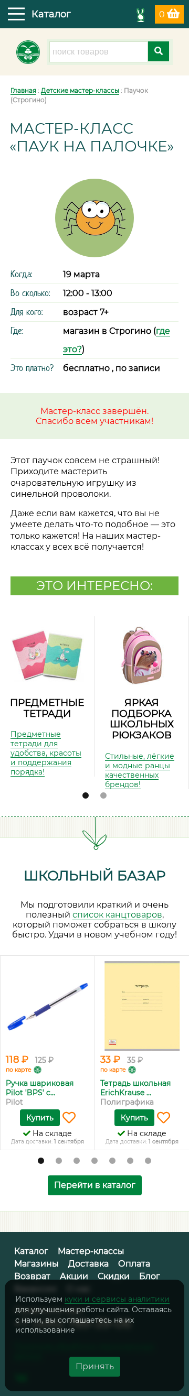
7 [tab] (148, 1161)
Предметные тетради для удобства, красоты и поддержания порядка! (45, 753)
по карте (19, 1069)
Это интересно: (94, 585)
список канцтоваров (117, 915)
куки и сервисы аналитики (117, 1299)
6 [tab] (130, 1161)
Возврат (32, 1276)
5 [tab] (112, 1161)
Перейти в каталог (94, 1185)
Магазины (36, 1264)
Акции (74, 1276)
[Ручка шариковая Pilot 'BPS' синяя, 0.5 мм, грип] (47, 1006)
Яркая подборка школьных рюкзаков (142, 718)
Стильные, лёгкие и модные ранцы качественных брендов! (139, 770)
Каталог (31, 1251)
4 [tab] (94, 1161)
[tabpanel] (47, 696)
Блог (149, 1276)
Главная (23, 90)
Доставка (88, 1264)
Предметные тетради (47, 707)
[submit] (158, 51)
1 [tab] (85, 796)
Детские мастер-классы (80, 90)
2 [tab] (103, 796)
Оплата (134, 1264)
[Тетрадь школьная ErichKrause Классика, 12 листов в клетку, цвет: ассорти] (142, 1006)
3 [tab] (76, 1161)
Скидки (114, 1276)
